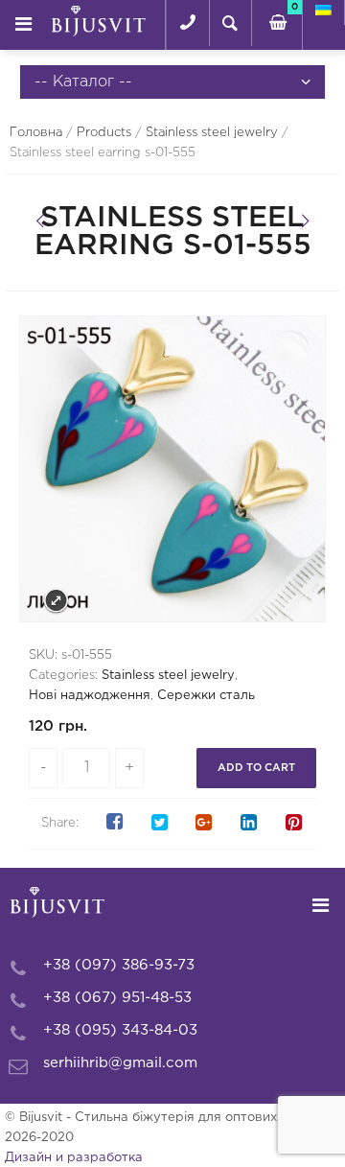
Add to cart (256, 768)
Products (104, 133)
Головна (36, 133)
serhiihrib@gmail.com (120, 1063)
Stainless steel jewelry (212, 133)
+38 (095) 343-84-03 (120, 1030)
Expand (56, 601)
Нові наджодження (89, 695)
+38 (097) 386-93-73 (119, 965)
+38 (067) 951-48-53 (117, 998)
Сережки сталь (206, 695)
